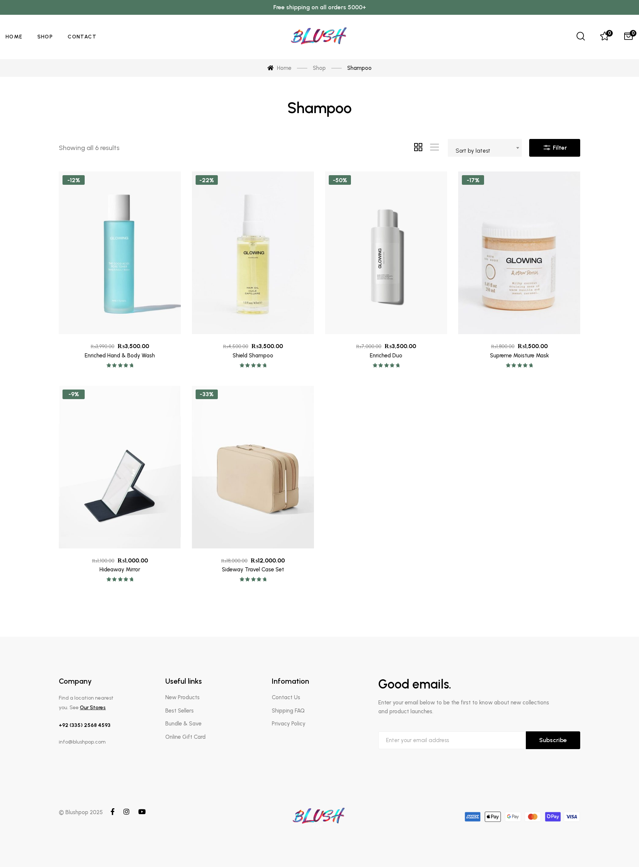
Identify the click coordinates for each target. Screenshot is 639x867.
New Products (182, 697)
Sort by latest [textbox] (473, 150)
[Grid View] (418, 147)
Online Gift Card (185, 737)
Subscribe (553, 740)
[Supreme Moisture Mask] (519, 252)
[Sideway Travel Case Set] (253, 467)
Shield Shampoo (253, 355)
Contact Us (286, 697)
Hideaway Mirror (119, 569)
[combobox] (485, 148)
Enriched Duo (386, 355)
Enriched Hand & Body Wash (120, 355)
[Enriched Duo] (386, 252)
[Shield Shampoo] (253, 252)
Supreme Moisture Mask (519, 355)
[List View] (434, 147)
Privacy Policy (288, 723)
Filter (559, 147)
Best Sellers (179, 710)
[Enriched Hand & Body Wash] (120, 252)
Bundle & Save (183, 723)
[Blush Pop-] (319, 37)
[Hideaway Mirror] (120, 467)
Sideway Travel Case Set (253, 569)
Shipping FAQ (288, 710)
